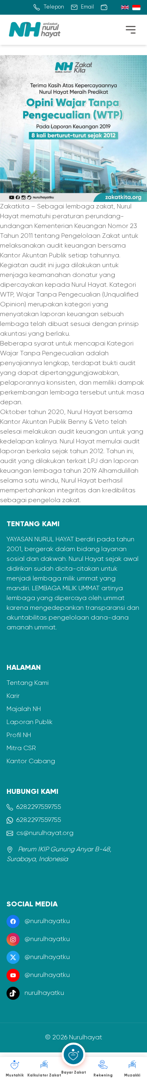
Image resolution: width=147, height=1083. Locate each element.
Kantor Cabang (31, 761)
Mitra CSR (21, 748)
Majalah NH (24, 709)
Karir (13, 696)
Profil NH (19, 735)
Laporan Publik (30, 722)
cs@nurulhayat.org (45, 833)
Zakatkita (15, 207)
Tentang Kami (28, 683)
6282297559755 (38, 807)
